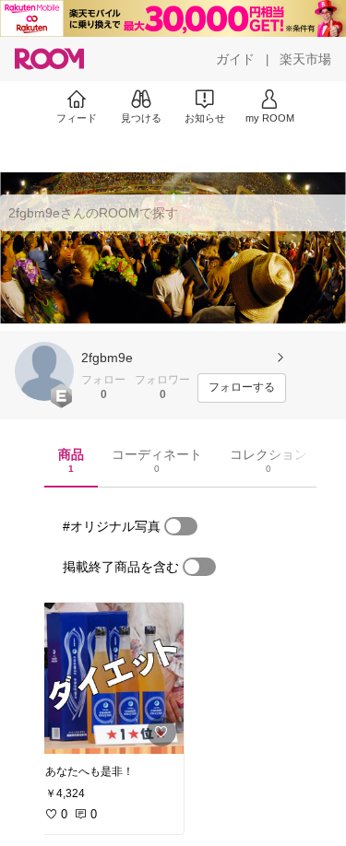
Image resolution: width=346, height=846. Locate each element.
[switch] (180, 526)
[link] (109, 678)
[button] (44, 371)
